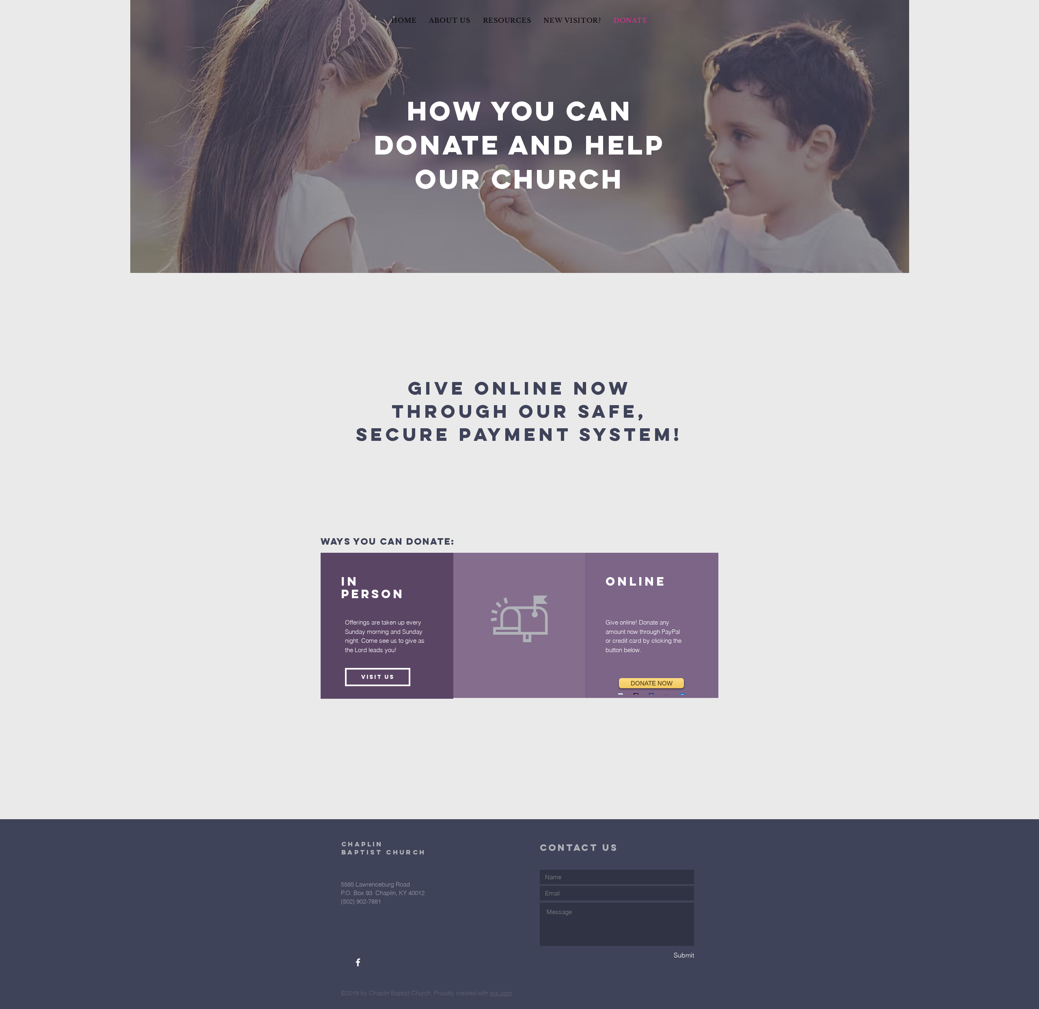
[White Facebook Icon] (358, 962)
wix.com (501, 993)
